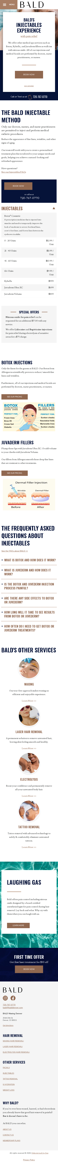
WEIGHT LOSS (8, 1090)
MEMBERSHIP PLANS (11, 1141)
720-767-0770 (9, 1005)
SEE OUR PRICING (14, 397)
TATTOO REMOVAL (10, 1079)
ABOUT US (7, 1129)
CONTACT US (8, 1135)
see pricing (29, 86)
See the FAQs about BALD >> (14, 551)
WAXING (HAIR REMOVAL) (13, 1041)
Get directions (8, 1026)
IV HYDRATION (9, 1084)
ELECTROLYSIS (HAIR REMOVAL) (16, 1052)
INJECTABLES (8, 1073)
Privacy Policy (29, 1160)
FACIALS (6, 1068)
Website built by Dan (40, 1153)
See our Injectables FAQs (13, 172)
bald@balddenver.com (13, 1007)
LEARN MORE (18, 925)
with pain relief (29, 36)
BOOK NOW (28, 74)
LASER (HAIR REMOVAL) (13, 1047)
